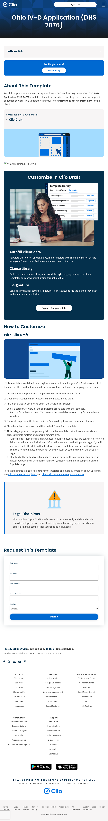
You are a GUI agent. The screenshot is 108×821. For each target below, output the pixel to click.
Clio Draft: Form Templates (22, 474)
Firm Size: (13, 604)
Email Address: (15, 583)
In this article (15, 51)
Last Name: (13, 573)
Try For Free (75, 4)
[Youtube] (19, 662)
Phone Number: (15, 594)
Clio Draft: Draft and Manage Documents (63, 474)
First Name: (14, 563)
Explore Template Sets (54, 308)
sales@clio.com (65, 648)
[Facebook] (4, 662)
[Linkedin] (14, 662)
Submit (54, 616)
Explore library (54, 70)
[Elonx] (9, 662)
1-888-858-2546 (36, 648)
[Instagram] (25, 662)
